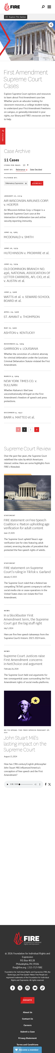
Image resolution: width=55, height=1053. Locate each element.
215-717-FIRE (35, 967)
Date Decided (36, 169)
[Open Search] (43, 6)
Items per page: (12, 165)
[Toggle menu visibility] (49, 6)
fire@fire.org (19, 967)
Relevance (21, 169)
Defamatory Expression (14, 183)
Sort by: (8, 169)
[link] (12, 7)
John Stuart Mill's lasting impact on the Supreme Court (25, 743)
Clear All (37, 183)
